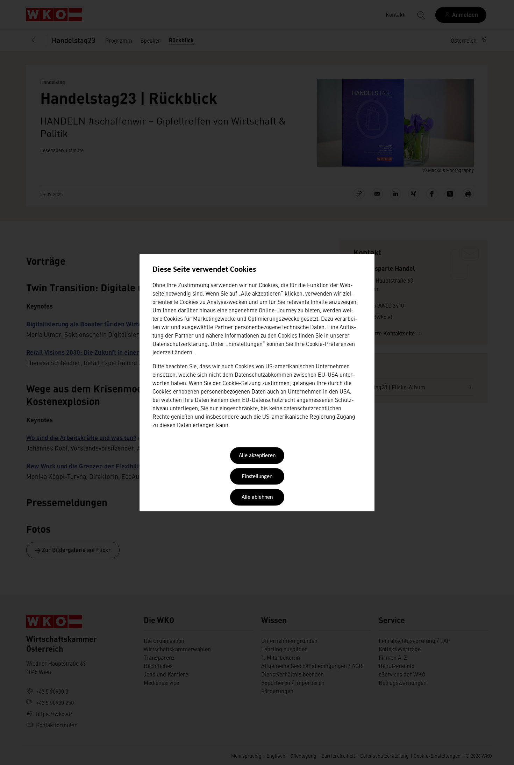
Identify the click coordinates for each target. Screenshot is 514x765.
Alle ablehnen (257, 498)
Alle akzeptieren (257, 456)
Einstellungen (257, 477)
